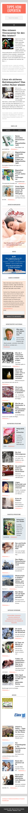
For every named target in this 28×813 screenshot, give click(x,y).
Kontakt (22, 798)
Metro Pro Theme (15, 809)
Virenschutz (20, 71)
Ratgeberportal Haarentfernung (14, 619)
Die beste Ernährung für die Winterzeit (20, 630)
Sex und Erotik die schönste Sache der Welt (20, 546)
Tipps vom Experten (14, 8)
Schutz (16, 69)
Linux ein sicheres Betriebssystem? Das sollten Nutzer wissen (13, 82)
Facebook (8, 130)
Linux (19, 115)
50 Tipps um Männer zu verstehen (19, 644)
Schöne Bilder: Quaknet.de (14, 615)
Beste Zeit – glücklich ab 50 (19, 762)
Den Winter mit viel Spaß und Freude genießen (20, 594)
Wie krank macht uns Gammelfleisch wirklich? (20, 390)
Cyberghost (5, 115)
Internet (17, 68)
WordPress (15, 810)
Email (4, 310)
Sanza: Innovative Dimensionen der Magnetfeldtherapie (20, 140)
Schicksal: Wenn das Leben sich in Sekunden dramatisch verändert (20, 373)
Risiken (8, 117)
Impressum (5, 798)
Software (21, 69)
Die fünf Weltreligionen (20, 453)
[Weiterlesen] (6, 347)
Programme (11, 69)
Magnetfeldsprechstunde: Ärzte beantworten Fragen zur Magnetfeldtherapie (20, 157)
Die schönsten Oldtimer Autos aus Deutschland (20, 468)
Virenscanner (13, 71)
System (4, 71)
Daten (22, 66)
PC (7, 69)
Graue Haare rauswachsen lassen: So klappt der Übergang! (20, 190)
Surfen (18, 117)
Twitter (20, 130)
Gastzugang (11, 68)
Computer (19, 114)
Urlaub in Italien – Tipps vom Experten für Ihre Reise (20, 729)
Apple (10, 66)
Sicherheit (13, 117)
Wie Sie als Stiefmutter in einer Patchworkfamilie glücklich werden (20, 407)
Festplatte (5, 68)
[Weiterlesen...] (14, 149)
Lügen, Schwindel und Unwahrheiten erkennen (20, 485)
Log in (19, 810)
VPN (21, 117)
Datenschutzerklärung (8, 308)
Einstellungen (5, 800)
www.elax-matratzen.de (14, 617)
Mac (21, 68)
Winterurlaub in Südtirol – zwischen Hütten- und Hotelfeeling (19, 579)
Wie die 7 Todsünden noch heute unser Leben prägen (19, 356)
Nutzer (4, 69)
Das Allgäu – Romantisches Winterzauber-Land (20, 562)
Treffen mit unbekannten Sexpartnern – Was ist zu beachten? (20, 662)
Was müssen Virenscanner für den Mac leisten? (13, 32)
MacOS (23, 68)
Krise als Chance (18, 499)
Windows (4, 118)
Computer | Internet (18, 65)
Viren (7, 71)
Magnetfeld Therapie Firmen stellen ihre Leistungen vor (20, 174)
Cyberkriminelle (16, 66)
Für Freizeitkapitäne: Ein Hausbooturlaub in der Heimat (20, 747)
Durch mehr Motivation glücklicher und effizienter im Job (20, 778)
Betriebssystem (13, 114)
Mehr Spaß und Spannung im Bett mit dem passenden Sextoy (20, 679)
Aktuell (11, 65)
